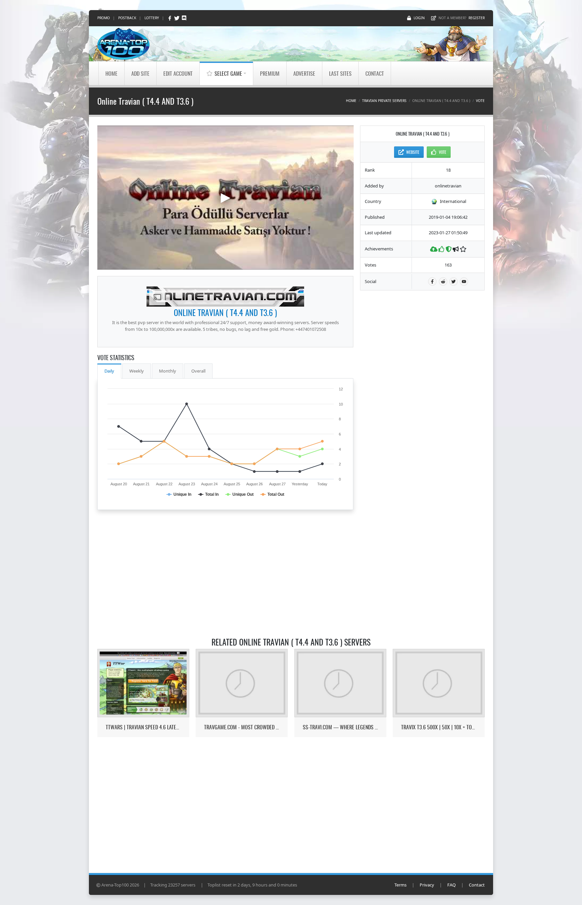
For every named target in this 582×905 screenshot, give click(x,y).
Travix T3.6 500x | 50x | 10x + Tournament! (438, 727)
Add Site (140, 73)
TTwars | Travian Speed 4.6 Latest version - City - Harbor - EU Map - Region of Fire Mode (143, 727)
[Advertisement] (422, 398)
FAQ (451, 885)
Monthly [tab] (167, 371)
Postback (127, 17)
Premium (270, 73)
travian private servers (384, 100)
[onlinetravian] (225, 296)
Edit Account (178, 73)
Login (419, 17)
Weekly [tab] (136, 371)
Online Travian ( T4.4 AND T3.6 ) (225, 312)
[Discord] (184, 18)
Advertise (304, 73)
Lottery (151, 17)
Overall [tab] (198, 371)
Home (111, 73)
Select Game (228, 73)
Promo (103, 17)
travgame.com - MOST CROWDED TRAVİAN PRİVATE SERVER (241, 727)
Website (412, 152)
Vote (480, 100)
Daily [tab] (109, 371)
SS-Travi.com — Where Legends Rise (340, 727)
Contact (374, 73)
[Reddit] (443, 281)
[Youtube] (464, 281)
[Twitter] (177, 18)
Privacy (427, 885)
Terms (400, 885)
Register (476, 17)
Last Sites (340, 73)
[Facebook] (170, 18)
